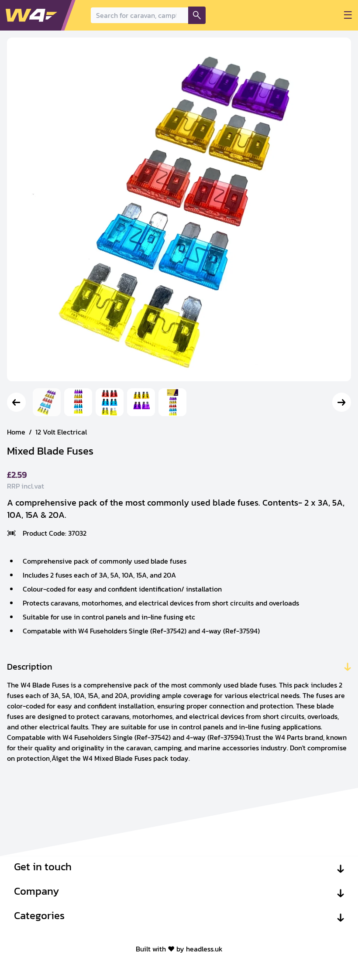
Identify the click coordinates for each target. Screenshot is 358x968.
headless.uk (204, 949)
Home (16, 432)
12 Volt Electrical (61, 432)
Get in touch (43, 867)
